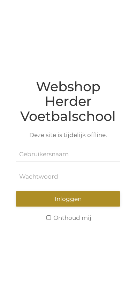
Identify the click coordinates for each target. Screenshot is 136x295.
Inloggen (68, 198)
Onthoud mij (71, 217)
